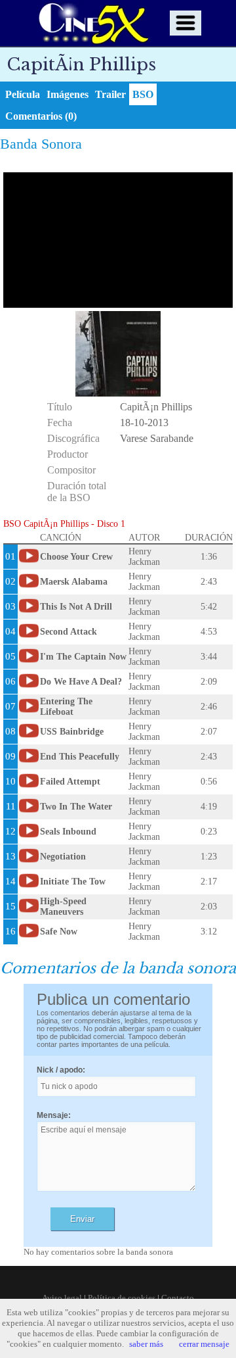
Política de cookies (121, 1298)
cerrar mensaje (204, 1344)
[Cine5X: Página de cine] (92, 23)
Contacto (177, 1298)
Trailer (110, 94)
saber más (146, 1344)
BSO (142, 94)
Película (22, 94)
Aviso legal (62, 1298)
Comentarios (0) (41, 116)
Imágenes (67, 94)
